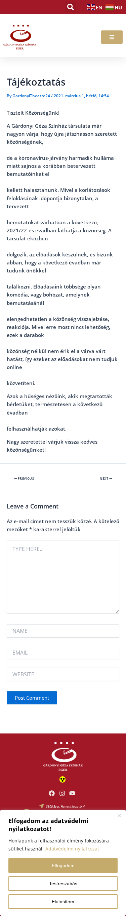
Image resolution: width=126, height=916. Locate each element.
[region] (63, 863)
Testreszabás (63, 883)
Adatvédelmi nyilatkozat (72, 848)
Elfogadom (63, 865)
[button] (71, 7)
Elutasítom (63, 901)
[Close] (119, 815)
